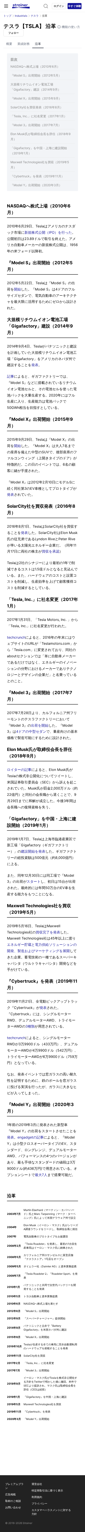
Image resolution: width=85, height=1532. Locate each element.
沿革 (38, 44)
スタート (34, 881)
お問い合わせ (13, 1507)
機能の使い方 (70, 27)
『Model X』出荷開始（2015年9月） (36, 98)
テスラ (35, 15)
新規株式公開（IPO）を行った (48, 232)
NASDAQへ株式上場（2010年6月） (35, 66)
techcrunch (16, 637)
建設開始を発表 (33, 851)
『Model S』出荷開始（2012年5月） (35, 75)
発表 (34, 365)
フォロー (13, 32)
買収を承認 (50, 551)
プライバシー (39, 1503)
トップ (7, 15)
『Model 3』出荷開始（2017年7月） (35, 125)
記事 (10, 376)
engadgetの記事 (30, 1137)
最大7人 (41, 1175)
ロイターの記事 (19, 769)
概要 (9, 44)
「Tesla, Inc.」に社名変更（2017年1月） (38, 116)
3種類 (30, 1026)
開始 (17, 289)
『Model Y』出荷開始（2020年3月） (36, 185)
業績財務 (23, 44)
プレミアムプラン (14, 1486)
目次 (13, 59)
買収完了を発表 (48, 932)
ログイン (59, 6)
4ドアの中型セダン (31, 731)
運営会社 (37, 1484)
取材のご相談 (13, 1501)
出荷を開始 (39, 725)
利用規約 (37, 1497)
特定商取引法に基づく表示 (47, 1490)
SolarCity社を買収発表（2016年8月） (36, 107)
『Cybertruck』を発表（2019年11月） (37, 176)
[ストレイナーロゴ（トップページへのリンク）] (21, 6)
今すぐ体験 (74, 6)
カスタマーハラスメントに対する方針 (51, 1512)
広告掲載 (10, 1494)
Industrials (21, 15)
